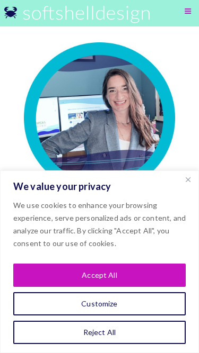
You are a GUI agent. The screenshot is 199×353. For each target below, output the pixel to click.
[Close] (187, 179)
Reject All (99, 332)
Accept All (99, 274)
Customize (99, 303)
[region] (99, 261)
